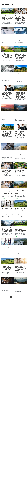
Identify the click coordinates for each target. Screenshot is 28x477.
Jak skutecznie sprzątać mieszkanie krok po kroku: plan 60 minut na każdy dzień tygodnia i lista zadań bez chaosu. (7, 114)
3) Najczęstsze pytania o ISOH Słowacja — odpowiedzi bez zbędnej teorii (7, 286)
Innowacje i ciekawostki (6, 1)
